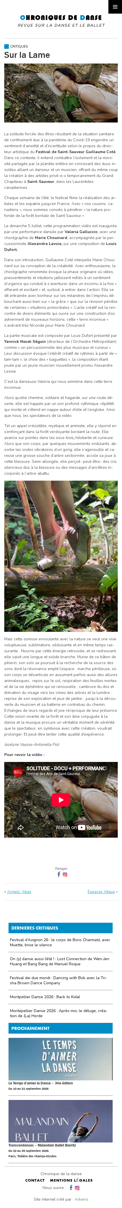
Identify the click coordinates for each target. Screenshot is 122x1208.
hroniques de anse (61, 21)
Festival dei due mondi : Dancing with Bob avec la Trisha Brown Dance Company (58, 980)
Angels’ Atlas (19, 891)
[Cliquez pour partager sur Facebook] (58, 874)
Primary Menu (115, 7)
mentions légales (71, 1181)
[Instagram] (65, 874)
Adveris (81, 1199)
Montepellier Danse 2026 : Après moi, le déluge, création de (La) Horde (59, 1013)
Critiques (19, 46)
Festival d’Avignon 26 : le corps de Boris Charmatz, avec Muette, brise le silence (60, 942)
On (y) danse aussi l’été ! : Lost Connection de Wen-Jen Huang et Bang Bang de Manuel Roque (59, 961)
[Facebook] (70, 1187)
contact (35, 1181)
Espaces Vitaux (101, 891)
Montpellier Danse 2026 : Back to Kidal (45, 997)
